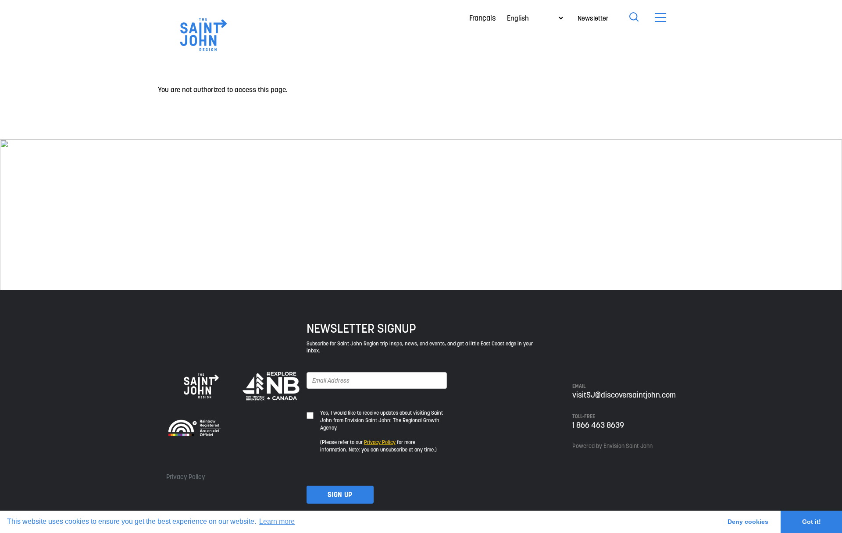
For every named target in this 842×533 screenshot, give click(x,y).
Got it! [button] (811, 521)
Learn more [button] (277, 521)
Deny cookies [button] (748, 521)
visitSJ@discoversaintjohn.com (624, 395)
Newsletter (593, 18)
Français (482, 18)
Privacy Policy (185, 477)
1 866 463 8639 (598, 425)
